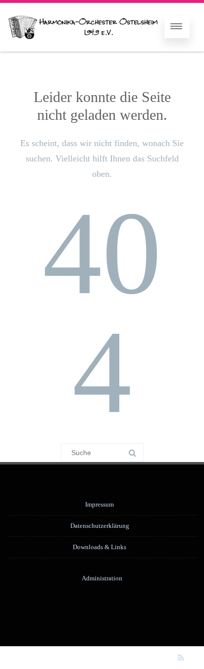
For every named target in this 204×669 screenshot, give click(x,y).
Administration (102, 578)
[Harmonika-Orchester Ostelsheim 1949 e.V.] (82, 27)
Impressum (99, 504)
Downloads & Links (99, 547)
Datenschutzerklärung (99, 525)
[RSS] (181, 658)
